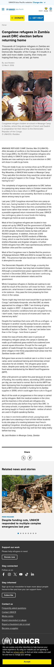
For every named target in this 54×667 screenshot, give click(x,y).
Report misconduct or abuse (14, 620)
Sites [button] (50, 11)
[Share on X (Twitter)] (23, 458)
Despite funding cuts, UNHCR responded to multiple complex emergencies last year (21, 523)
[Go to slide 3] (24, 534)
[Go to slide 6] (31, 534)
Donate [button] (46, 11)
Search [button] (41, 11)
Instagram (9, 574)
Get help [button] (38, 18)
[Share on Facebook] (30, 458)
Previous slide (4, 493)
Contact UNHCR (9, 612)
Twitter (15, 574)
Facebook (3, 574)
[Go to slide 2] (21, 534)
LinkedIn (32, 574)
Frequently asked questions (14, 608)
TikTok (26, 574)
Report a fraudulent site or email (16, 624)
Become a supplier (10, 628)
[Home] (14, 9)
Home (4, 25)
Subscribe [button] (8, 595)
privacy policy (19, 652)
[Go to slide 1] (19, 534)
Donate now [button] (9, 557)
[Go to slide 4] (26, 534)
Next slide (49, 493)
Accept (27, 662)
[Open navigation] (3, 9)
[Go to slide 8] (36, 534)
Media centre (7, 616)
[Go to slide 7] (34, 534)
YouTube (20, 574)
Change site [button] (38, 2)
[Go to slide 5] (29, 534)
